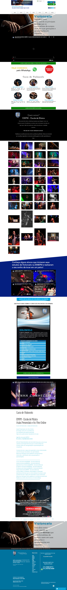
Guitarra (33, 556)
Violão (33, 560)
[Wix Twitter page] (53, 8)
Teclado (33, 558)
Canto (33, 555)
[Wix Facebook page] (48, 8)
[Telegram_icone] (51, 8)
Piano (33, 559)
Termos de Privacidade (16, 585)
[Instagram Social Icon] (50, 8)
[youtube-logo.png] (54, 8)
